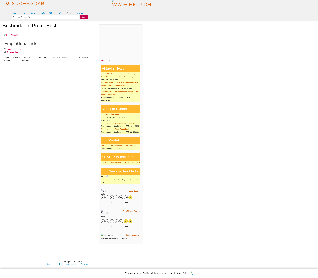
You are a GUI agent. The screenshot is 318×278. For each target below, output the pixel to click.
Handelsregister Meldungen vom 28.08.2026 (122, 162)
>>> (108, 183)
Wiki (60, 13)
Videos (52, 13)
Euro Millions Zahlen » (131, 211)
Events (42, 13)
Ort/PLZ (80, 13)
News (33, 13)
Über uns (50, 264)
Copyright (84, 264)
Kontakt (96, 264)
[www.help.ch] (132, 3)
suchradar (27, 4)
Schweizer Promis (14, 52)
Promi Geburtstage (14, 49)
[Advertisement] (119, 42)
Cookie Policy (181, 273)
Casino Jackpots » (133, 235)
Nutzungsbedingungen (67, 264)
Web (14, 13)
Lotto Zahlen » (134, 191)
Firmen (23, 13)
